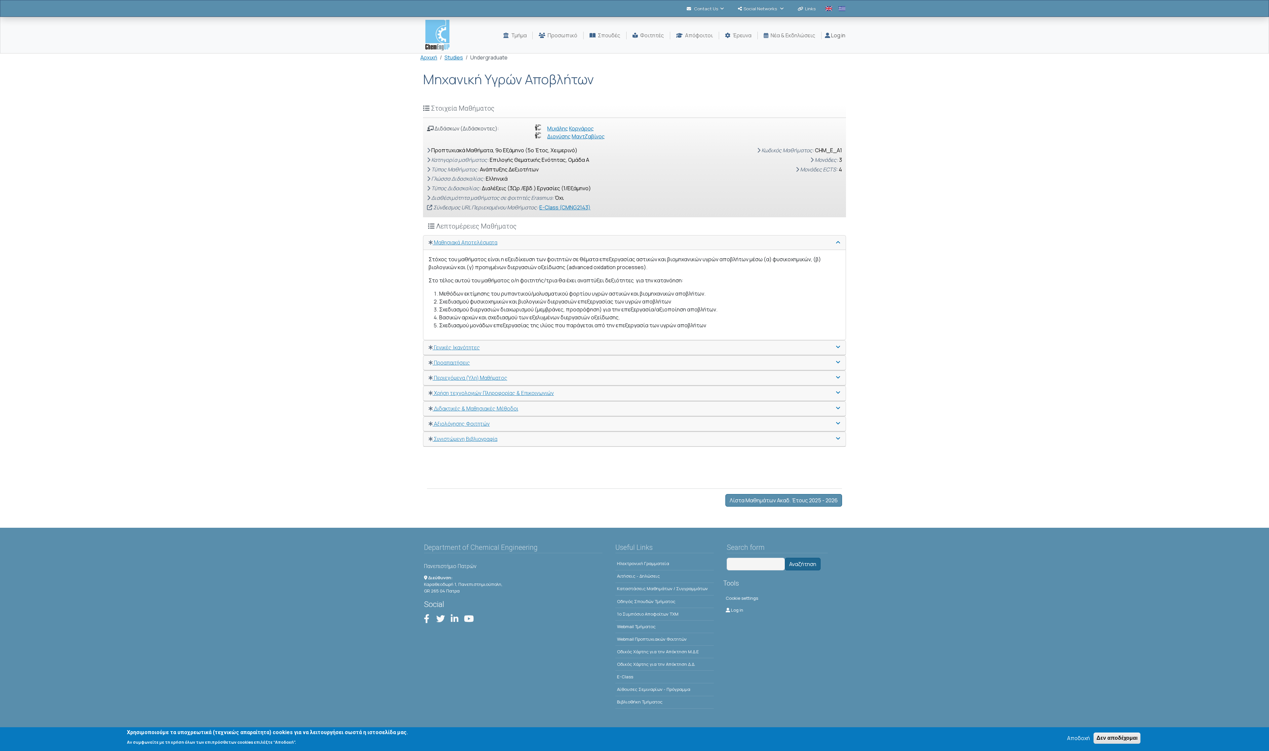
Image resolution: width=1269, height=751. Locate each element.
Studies (453, 57)
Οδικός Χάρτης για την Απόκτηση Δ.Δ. (656, 664)
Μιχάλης (557, 128)
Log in (837, 35)
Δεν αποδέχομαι (1116, 738)
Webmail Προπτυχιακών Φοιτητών (652, 639)
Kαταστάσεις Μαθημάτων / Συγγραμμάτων (662, 588)
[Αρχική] (440, 35)
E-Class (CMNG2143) (565, 207)
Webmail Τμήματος (636, 626)
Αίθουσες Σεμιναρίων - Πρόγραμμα (653, 689)
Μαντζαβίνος (588, 136)
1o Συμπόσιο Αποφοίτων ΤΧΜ (647, 614)
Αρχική (428, 57)
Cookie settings (742, 598)
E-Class (625, 677)
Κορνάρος (581, 128)
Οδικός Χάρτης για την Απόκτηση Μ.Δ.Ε (658, 652)
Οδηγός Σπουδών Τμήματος (646, 601)
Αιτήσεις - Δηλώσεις (638, 576)
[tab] (634, 242)
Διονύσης (559, 136)
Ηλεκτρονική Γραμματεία (643, 563)
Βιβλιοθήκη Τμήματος (640, 702)
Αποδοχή (1078, 738)
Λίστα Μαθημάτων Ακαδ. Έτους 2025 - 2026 (784, 500)
